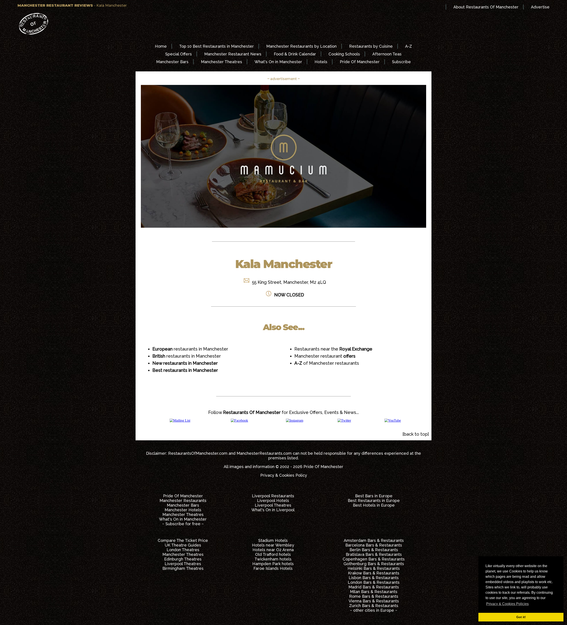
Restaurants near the (333, 349)
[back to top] (415, 434)
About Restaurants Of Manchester (485, 7)
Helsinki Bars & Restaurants (374, 568)
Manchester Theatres (221, 61)
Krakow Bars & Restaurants (373, 573)
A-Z (408, 46)
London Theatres (183, 549)
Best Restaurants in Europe (374, 500)
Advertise (540, 7)
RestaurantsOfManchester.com (197, 453)
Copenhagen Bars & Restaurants (374, 559)
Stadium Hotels (273, 540)
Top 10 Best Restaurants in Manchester (216, 46)
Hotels (321, 61)
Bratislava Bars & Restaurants (374, 554)
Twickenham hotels (272, 559)
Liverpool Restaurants (273, 496)
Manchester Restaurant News (232, 54)
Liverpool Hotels (273, 500)
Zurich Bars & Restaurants (373, 605)
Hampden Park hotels (273, 563)
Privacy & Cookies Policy (283, 475)
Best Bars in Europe (373, 496)
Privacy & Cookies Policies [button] (507, 604)
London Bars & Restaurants (374, 582)
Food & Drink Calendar (295, 54)
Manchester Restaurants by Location (301, 46)
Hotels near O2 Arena (273, 549)
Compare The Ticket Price (183, 540)
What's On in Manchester (278, 61)
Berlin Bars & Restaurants (374, 549)
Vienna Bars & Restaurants (374, 601)
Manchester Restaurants (182, 500)
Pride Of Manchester (360, 61)
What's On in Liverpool (273, 509)
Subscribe (401, 61)
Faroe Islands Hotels (273, 568)
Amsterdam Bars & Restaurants (374, 540)
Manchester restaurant (324, 356)
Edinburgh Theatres (183, 559)
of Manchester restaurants (326, 363)
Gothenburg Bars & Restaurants (374, 563)
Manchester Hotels (183, 509)
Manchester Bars (172, 61)
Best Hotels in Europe (374, 505)
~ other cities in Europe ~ (373, 610)
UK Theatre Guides (183, 545)
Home (161, 46)
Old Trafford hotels (273, 554)
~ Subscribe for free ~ (183, 523)
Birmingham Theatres (183, 568)
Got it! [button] (521, 617)
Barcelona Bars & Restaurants (373, 545)
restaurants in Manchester (190, 349)
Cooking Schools (344, 54)
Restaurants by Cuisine (371, 46)
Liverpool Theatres (273, 505)
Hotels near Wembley (273, 545)
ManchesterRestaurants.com (264, 453)
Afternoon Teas (387, 54)
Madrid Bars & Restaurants (373, 587)
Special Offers (178, 54)
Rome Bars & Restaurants (373, 596)
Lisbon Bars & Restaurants (374, 577)
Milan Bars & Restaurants (373, 591)
